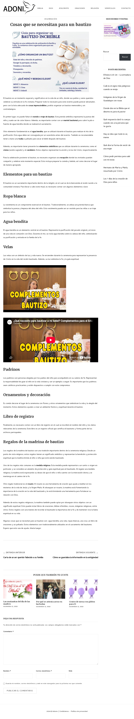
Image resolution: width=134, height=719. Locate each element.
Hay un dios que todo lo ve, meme (115, 136)
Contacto (126, 8)
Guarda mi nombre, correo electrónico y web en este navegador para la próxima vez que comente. (44, 683)
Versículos (110, 8)
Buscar (106, 51)
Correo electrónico (44, 671)
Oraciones (80, 8)
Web (70, 671)
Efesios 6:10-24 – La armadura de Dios (117, 76)
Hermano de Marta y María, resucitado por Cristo (115, 169)
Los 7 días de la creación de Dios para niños (115, 180)
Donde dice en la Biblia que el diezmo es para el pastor (116, 110)
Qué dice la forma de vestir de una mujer (116, 147)
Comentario (8, 631)
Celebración (50, 19)
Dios (51, 8)
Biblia (40, 8)
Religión (95, 8)
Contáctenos (64, 711)
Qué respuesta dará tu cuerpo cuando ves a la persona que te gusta (116, 123)
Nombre (7, 671)
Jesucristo (64, 8)
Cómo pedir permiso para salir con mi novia (116, 158)
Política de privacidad (79, 711)
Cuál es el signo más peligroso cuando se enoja (116, 88)
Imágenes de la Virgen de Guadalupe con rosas (114, 99)
